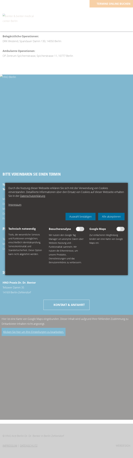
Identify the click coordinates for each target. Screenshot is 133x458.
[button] (81, 216)
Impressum (14, 204)
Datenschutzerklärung (32, 196)
